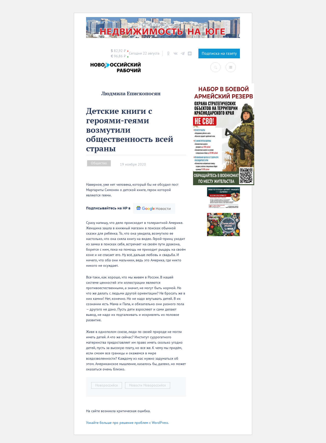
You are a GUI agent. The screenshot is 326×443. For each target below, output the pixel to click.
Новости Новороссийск (147, 385)
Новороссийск (106, 385)
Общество (99, 163)
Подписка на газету (219, 53)
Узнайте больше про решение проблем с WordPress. (127, 423)
